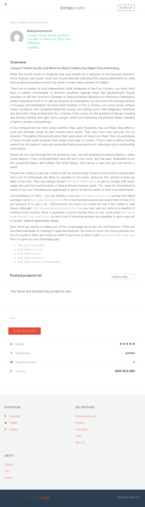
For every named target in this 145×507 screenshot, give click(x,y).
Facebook (14, 416)
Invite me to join (24, 330)
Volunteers (81, 429)
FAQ (7, 471)
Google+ (13, 429)
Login (78, 435)
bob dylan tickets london (47, 199)
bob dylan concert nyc (95, 195)
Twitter (13, 422)
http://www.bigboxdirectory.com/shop (57, 208)
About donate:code (86, 416)
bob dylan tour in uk (30, 249)
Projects (79, 422)
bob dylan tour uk (29, 253)
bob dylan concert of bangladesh (39, 261)
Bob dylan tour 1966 (31, 245)
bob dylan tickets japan (81, 181)
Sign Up (80, 442)
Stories (8, 477)
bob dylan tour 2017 (30, 257)
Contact (9, 464)
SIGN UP (126, 7)
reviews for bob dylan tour (117, 235)
